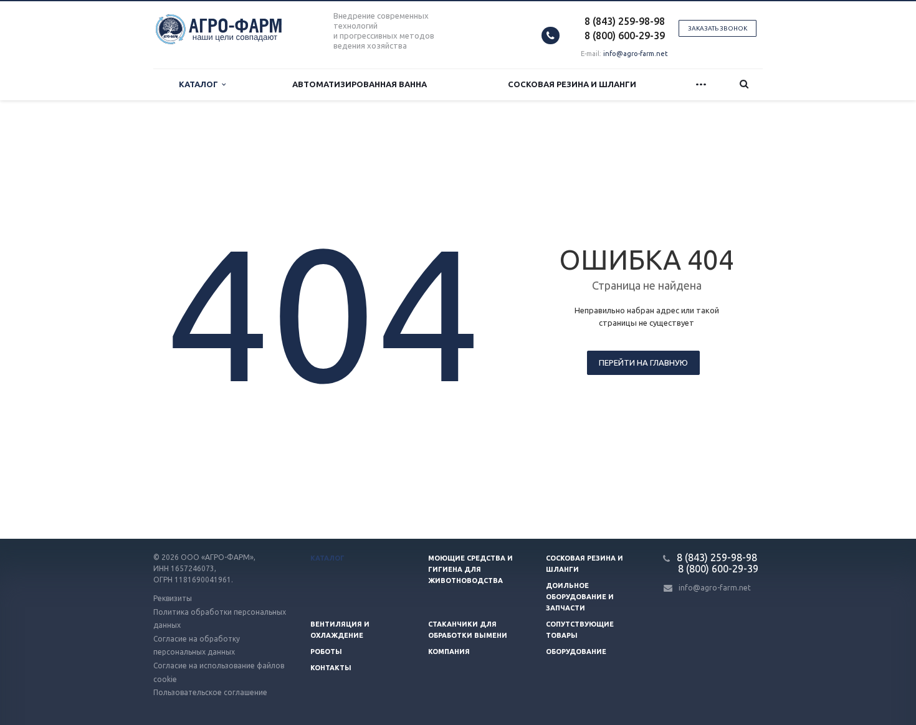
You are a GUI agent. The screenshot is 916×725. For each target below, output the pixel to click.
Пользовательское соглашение (210, 692)
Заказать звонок (717, 28)
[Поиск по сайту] (744, 84)
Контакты (330, 667)
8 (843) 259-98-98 (624, 21)
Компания (449, 651)
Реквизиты (172, 598)
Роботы (326, 651)
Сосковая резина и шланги (572, 84)
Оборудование (576, 651)
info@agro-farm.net (635, 53)
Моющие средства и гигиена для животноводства (470, 569)
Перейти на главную (643, 362)
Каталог (200, 84)
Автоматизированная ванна (359, 84)
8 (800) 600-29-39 (624, 35)
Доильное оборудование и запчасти (580, 597)
